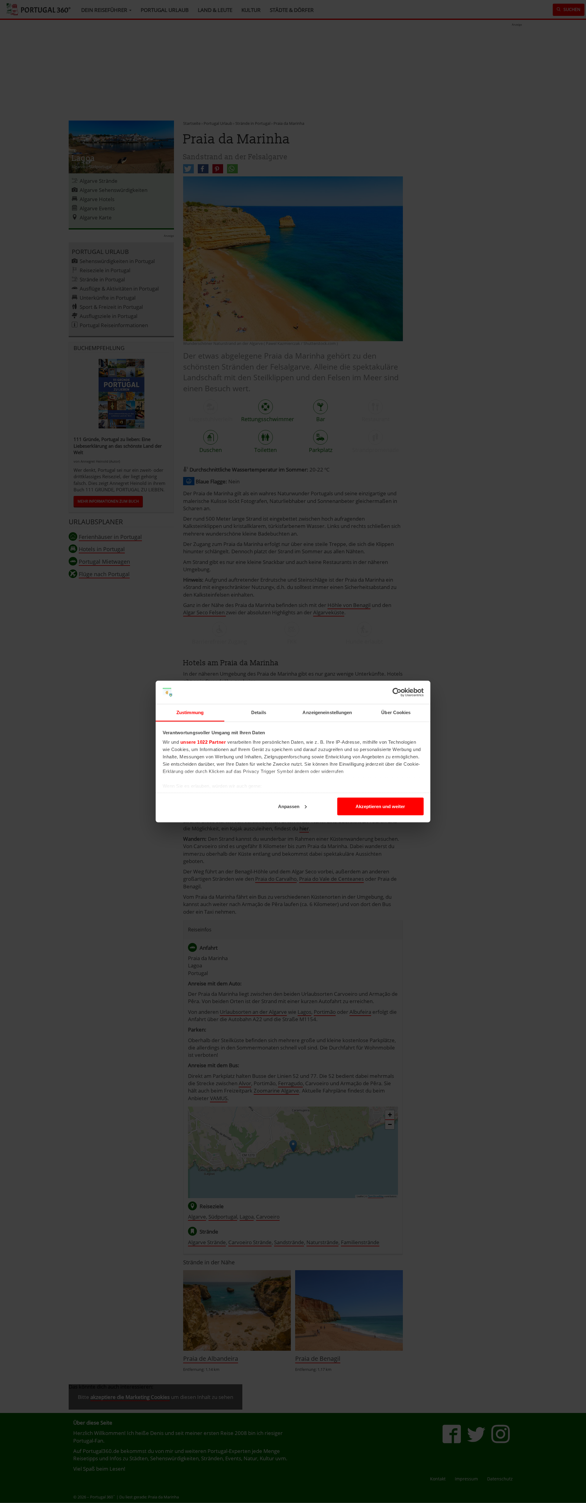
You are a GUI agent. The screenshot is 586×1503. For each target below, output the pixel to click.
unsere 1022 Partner (203, 742)
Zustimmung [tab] (190, 712)
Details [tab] (258, 712)
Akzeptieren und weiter (380, 806)
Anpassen (288, 806)
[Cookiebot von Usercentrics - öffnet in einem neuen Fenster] (397, 692)
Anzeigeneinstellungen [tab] (327, 712)
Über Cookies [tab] (396, 712)
